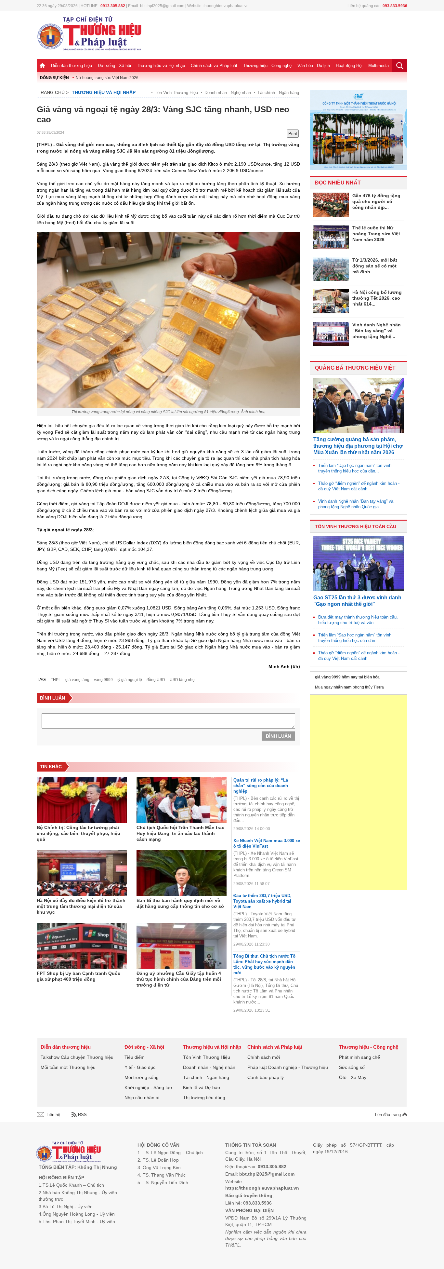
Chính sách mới (263, 1057)
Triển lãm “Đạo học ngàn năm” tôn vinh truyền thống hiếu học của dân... (354, 468)
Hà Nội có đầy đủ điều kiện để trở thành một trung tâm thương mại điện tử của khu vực (81, 906)
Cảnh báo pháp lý (265, 1077)
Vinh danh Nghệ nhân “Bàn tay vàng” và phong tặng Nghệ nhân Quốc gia (355, 504)
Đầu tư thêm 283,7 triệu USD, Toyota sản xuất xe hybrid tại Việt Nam (262, 901)
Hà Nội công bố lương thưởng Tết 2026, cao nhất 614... (377, 298)
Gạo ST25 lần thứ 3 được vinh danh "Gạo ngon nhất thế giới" (357, 601)
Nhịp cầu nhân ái (141, 1097)
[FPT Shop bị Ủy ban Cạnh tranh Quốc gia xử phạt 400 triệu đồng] (82, 946)
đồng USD (156, 679)
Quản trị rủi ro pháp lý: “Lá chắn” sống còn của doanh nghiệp (260, 786)
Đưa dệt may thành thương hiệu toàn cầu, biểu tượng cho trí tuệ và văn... (358, 620)
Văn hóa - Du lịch (313, 65)
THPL (56, 679)
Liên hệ (53, 1114)
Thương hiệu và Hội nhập (161, 65)
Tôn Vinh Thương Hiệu (176, 92)
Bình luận (278, 736)
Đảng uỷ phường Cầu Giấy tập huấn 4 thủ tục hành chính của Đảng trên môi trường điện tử (179, 979)
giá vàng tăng (77, 679)
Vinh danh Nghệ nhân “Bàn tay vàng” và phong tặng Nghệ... (376, 330)
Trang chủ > (53, 92)
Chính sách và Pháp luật (214, 65)
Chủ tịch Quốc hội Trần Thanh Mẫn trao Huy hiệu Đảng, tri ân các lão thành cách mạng (181, 833)
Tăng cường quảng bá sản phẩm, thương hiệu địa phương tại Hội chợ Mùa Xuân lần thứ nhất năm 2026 (358, 446)
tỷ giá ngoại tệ (129, 679)
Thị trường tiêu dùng (204, 1097)
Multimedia (378, 65)
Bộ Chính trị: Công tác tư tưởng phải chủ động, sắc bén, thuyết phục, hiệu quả (78, 833)
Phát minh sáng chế (359, 1057)
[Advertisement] (358, 792)
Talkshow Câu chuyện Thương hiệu (77, 1057)
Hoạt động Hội (349, 65)
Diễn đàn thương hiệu (71, 65)
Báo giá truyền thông (248, 1195)
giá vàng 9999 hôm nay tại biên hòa (347, 677)
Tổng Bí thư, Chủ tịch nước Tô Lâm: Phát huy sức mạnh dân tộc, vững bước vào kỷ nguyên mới (264, 964)
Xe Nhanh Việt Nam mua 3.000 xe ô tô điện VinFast (266, 843)
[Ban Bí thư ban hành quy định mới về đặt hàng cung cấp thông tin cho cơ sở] (182, 873)
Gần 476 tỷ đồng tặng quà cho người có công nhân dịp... (376, 201)
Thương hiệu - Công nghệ (267, 65)
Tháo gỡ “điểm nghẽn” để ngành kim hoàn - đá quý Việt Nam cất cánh (358, 486)
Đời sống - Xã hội (114, 65)
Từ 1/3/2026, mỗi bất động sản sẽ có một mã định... (374, 265)
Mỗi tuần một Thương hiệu (68, 1067)
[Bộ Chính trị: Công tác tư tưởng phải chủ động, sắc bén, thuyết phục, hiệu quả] (82, 800)
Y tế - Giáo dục (139, 1067)
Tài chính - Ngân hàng (278, 92)
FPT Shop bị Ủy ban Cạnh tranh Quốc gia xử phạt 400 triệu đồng (78, 976)
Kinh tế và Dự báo (201, 1087)
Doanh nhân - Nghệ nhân (227, 92)
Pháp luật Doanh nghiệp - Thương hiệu (287, 1067)
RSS (82, 1114)
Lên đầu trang (388, 1114)
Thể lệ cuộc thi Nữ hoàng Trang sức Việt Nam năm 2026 (376, 233)
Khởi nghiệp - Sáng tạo (148, 1087)
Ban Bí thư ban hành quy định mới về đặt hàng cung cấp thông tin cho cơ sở (180, 903)
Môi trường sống (141, 1077)
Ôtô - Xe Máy (352, 1077)
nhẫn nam (342, 687)
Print (292, 133)
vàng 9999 (103, 679)
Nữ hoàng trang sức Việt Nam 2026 (107, 77)
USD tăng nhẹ (182, 679)
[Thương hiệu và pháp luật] (68, 1152)
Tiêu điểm (134, 1057)
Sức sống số (352, 1067)
